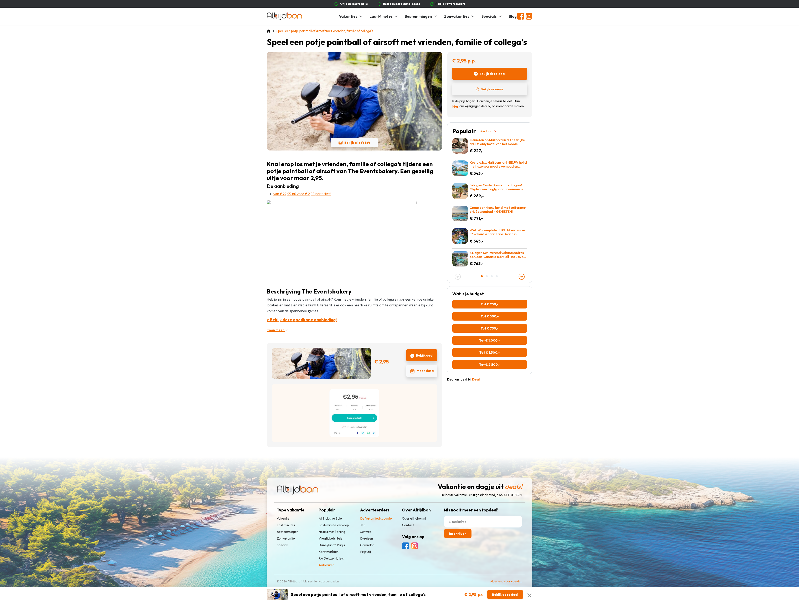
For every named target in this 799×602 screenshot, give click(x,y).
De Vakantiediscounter (376, 518)
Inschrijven (457, 533)
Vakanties (348, 16)
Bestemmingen (418, 16)
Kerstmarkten (329, 552)
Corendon (367, 545)
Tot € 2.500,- (489, 364)
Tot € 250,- (490, 304)
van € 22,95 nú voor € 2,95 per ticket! (302, 194)
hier (455, 106)
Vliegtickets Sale (330, 538)
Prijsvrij (365, 552)
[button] (482, 276)
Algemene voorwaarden (506, 581)
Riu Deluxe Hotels (331, 558)
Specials (489, 16)
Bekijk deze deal (492, 74)
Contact (408, 525)
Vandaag (485, 131)
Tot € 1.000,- (489, 340)
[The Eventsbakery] (342, 242)
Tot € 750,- (490, 328)
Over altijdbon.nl (414, 518)
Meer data (425, 371)
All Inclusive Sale (330, 518)
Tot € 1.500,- (489, 352)
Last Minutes (381, 16)
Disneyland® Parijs (332, 545)
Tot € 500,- (490, 316)
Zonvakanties (456, 16)
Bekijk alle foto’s (357, 143)
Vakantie (283, 518)
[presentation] (457, 276)
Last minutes (286, 525)
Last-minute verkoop (334, 525)
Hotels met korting (332, 532)
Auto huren (326, 565)
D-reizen (366, 538)
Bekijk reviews (492, 89)
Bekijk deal (424, 355)
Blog (513, 16)
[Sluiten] (529, 594)
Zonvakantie (286, 538)
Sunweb (366, 532)
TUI (362, 525)
